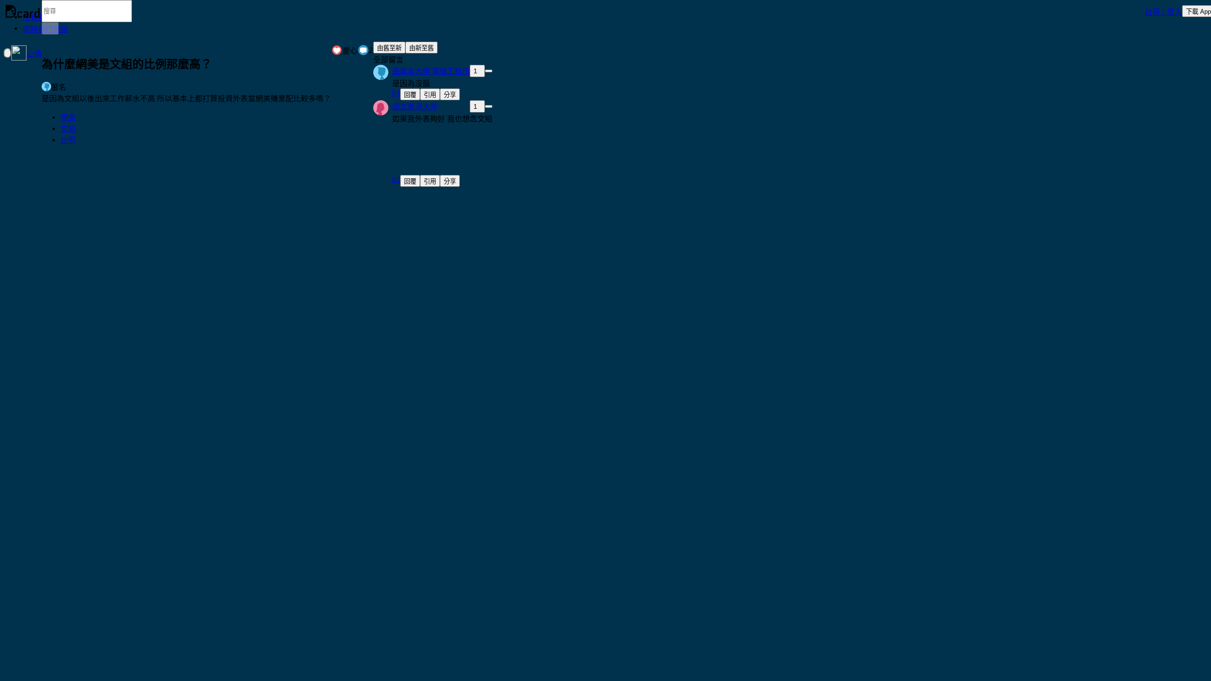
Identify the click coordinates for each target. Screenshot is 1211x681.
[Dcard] (23, 11)
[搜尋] (50, 28)
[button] (1163, 11)
